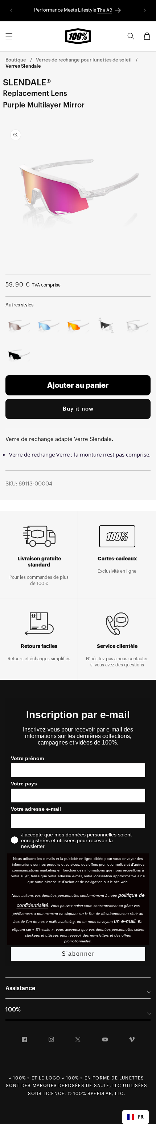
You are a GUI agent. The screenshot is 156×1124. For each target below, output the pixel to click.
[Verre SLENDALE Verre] (18, 356)
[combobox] (135, 1117)
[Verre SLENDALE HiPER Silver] (18, 327)
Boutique (15, 60)
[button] (9, 36)
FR (141, 1117)
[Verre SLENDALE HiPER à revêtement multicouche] (48, 327)
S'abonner (78, 954)
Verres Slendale (23, 66)
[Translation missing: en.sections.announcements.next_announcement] (145, 10)
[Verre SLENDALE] (107, 327)
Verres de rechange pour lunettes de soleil (84, 60)
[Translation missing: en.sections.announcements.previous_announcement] (11, 10)
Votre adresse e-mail (36, 809)
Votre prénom (27, 758)
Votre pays (24, 783)
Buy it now (78, 409)
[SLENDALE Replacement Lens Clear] (137, 327)
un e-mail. (125, 921)
